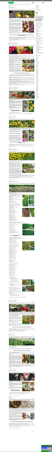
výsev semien (42, 20)
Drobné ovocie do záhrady (13, 43)
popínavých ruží (13, 390)
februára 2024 (37, 70)
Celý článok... (10, 40)
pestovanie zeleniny (38, 20)
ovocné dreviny (15, 133)
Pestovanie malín (37, 29)
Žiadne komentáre (33, 8)
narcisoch (12, 27)
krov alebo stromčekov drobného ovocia (22, 142)
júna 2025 (37, 59)
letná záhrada (14, 179)
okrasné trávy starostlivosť (41, 17)
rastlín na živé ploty (17, 235)
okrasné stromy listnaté (37, 17)
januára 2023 (37, 78)
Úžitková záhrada (11, 86)
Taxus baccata (10, 208)
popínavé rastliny (14, 115)
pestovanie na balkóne (18, 395)
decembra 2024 (37, 63)
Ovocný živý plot (11, 334)
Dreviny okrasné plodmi (12, 300)
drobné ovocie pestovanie (15, 86)
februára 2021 (37, 94)
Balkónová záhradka (11, 395)
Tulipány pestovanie (37, 32)
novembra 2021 (37, 88)
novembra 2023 (37, 72)
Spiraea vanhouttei (10, 217)
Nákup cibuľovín (11, 7)
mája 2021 (37, 92)
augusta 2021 (37, 90)
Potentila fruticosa (10, 252)
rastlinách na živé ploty (18, 366)
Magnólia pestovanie (38, 45)
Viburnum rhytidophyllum (11, 268)
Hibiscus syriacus (10, 256)
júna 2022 (37, 83)
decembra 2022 (37, 79)
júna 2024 (37, 67)
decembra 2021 (37, 87)
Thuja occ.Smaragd (11, 206)
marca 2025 (37, 61)
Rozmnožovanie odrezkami (12, 149)
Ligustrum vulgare (10, 199)
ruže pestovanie (15, 395)
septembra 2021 (37, 89)
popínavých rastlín (16, 110)
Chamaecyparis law (11, 265)
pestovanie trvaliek (38, 19)
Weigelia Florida (10, 253)
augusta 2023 (37, 74)
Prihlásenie (37, 0)
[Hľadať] (32, 2)
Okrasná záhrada (11, 115)
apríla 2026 (37, 56)
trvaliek (21, 421)
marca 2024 (37, 69)
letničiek (17, 421)
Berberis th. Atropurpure (11, 198)
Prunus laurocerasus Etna (11, 220)
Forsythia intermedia (11, 218)
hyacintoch (16, 27)
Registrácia (39, 0)
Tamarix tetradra (10, 261)
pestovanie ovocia (14, 368)
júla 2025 (37, 58)
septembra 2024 (37, 65)
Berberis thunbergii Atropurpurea (12, 211)
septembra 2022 (37, 81)
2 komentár (34, 44)
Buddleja (11, 287)
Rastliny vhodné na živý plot (13, 181)
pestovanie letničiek (37, 18)
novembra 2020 (37, 96)
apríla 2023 (37, 76)
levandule (15, 166)
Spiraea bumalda (10, 201)
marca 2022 (37, 85)
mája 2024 (37, 68)
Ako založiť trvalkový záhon (38, 39)
